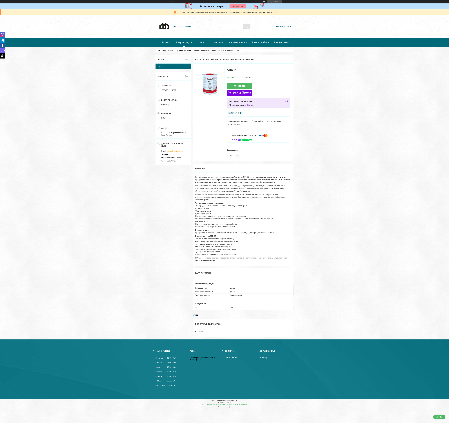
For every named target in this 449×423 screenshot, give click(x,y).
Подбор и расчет (281, 42)
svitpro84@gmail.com (175, 151)
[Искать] (246, 26)
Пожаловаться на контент (216, 404)
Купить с (236, 93)
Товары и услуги (184, 42)
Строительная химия (184, 51)
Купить (241, 86)
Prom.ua (234, 400)
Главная (165, 42)
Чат (441, 417)
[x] (197, 316)
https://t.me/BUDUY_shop (171, 158)
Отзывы (161, 67)
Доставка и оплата (238, 42)
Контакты (218, 42)
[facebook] (195, 316)
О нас (202, 42)
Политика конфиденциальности (236, 404)
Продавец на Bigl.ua (224, 402)
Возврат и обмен (260, 42)
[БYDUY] (164, 32)
